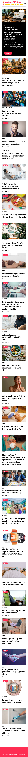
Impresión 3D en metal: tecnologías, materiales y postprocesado (13, 155)
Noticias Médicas (6, 754)
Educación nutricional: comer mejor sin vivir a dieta (12, 367)
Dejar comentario (5, 87)
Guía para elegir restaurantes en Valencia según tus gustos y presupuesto (13, 81)
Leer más (8, 53)
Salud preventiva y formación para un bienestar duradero (10, 186)
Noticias (6, 24)
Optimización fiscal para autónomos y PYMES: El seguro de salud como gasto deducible (13, 305)
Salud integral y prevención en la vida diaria (11, 337)
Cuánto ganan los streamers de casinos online (11, 113)
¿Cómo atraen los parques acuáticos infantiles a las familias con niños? (13, 521)
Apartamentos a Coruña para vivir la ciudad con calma (12, 245)
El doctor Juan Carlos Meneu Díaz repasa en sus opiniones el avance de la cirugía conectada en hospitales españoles (13, 460)
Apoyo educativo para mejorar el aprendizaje (12, 491)
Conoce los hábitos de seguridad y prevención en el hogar (13, 730)
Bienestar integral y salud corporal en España (13, 275)
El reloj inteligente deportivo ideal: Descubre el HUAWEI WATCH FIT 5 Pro (13, 552)
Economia (4, 107)
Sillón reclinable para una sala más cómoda (13, 611)
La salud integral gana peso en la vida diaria (12, 701)
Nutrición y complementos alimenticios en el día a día (14, 216)
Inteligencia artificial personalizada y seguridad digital (13, 671)
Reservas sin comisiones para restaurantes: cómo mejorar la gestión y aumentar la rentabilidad (13, 33)
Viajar (4, 74)
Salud (3, 138)
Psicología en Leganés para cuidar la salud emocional (12, 641)
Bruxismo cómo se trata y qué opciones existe (13, 143)
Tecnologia (12, 107)
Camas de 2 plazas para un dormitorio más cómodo (13, 583)
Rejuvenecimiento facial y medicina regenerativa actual (13, 398)
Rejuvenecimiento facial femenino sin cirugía (13, 428)
